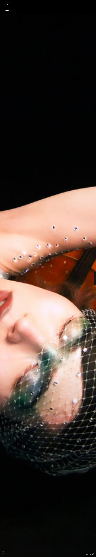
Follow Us (85, 3)
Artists (62, 3)
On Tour (72, 3)
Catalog (67, 3)
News (76, 3)
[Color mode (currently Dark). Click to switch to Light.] (3, 552)
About (80, 3)
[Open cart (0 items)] (3, 554)
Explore (91, 3)
